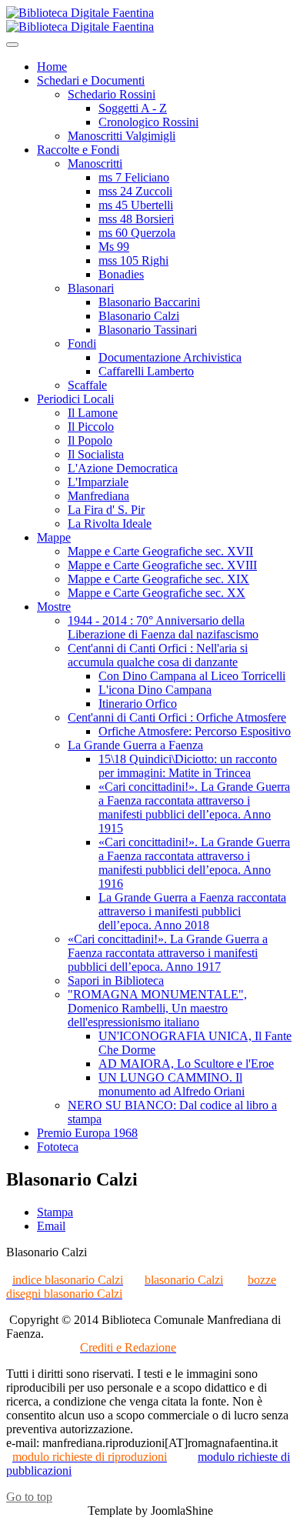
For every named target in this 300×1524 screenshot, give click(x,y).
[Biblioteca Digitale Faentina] (80, 19)
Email (51, 1225)
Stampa (55, 1212)
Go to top (29, 1496)
